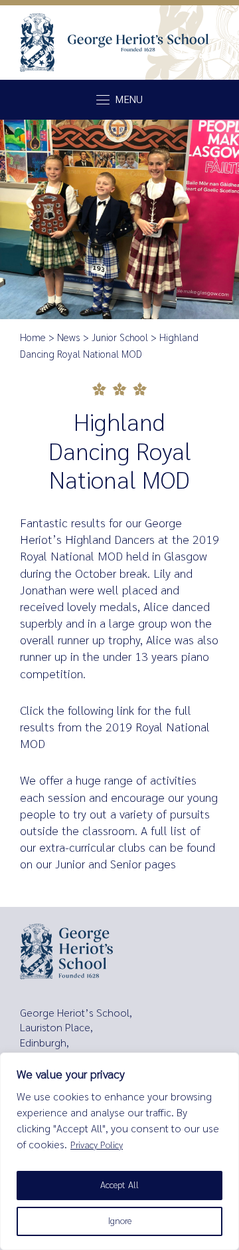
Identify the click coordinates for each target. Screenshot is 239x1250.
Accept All (119, 1185)
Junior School (120, 337)
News (68, 337)
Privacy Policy (96, 1145)
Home (33, 337)
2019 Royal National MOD (115, 736)
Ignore (119, 1221)
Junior (70, 864)
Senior (125, 864)
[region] (119, 1151)
